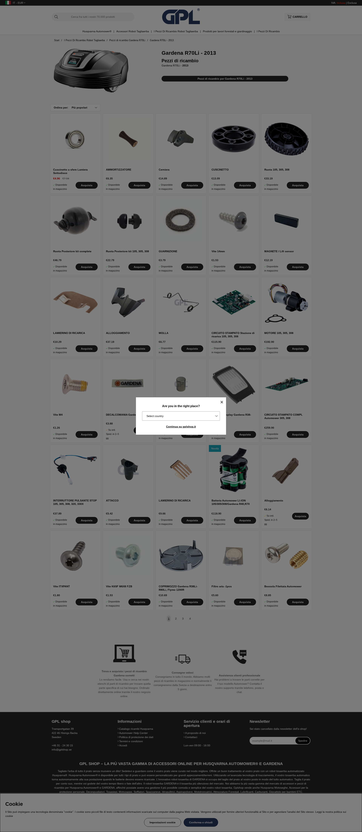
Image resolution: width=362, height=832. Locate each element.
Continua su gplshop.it (181, 426)
